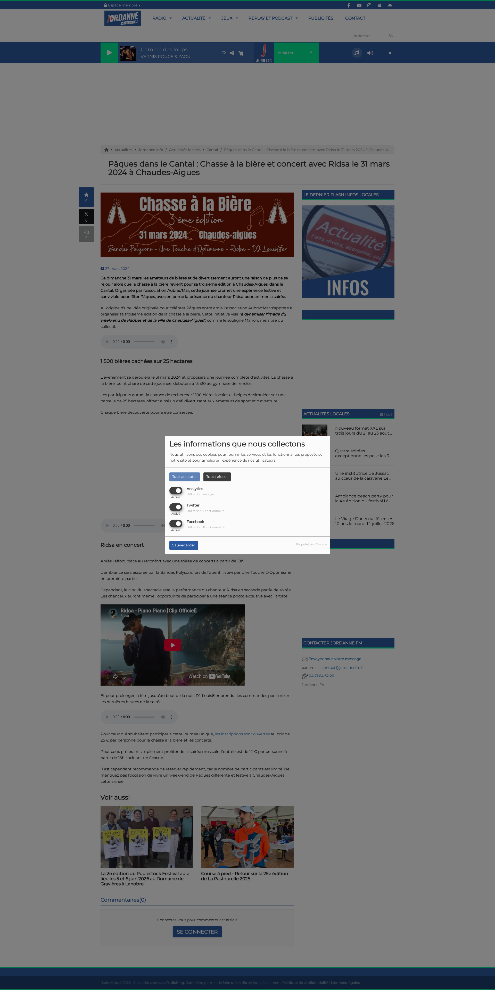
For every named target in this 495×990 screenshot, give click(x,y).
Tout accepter (184, 476)
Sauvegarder (183, 545)
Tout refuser (217, 476)
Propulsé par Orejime (311, 544)
